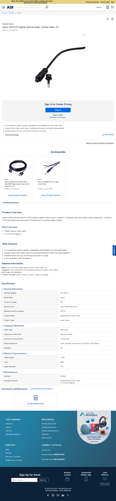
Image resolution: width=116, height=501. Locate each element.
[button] (114, 250)
